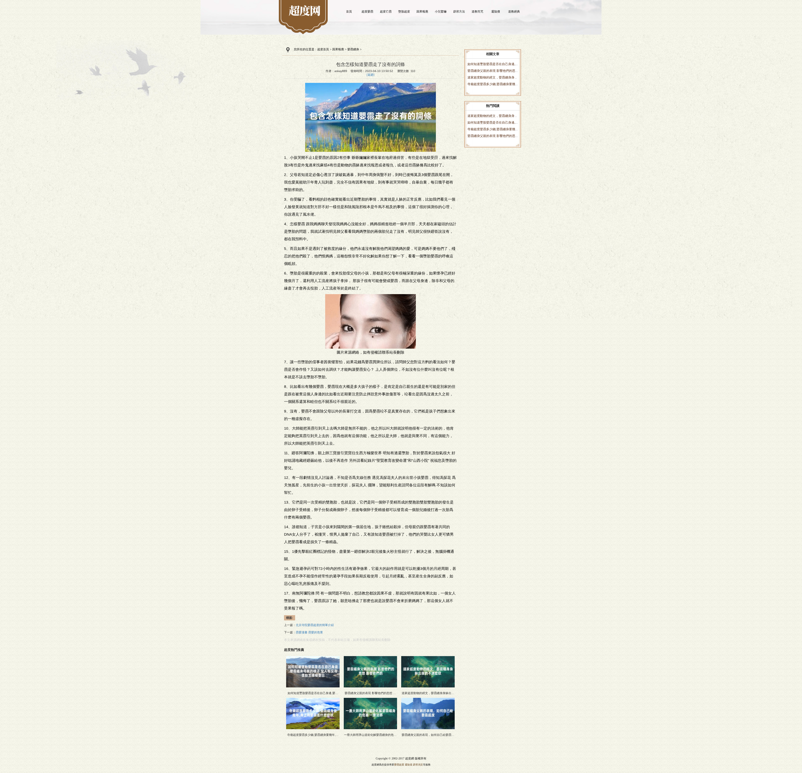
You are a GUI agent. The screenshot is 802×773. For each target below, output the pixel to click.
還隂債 (495, 11)
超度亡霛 (386, 11)
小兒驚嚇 (441, 11)
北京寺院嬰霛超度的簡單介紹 (315, 625)
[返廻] (370, 74)
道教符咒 (477, 11)
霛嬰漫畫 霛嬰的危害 (309, 632)
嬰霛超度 (399, 764)
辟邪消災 (418, 764)
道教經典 (514, 11)
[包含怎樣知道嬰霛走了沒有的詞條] (304, 10)
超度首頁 (323, 49)
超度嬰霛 (367, 11)
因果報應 (422, 11)
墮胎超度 (404, 11)
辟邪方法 (459, 11)
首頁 (349, 11)
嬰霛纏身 (353, 49)
